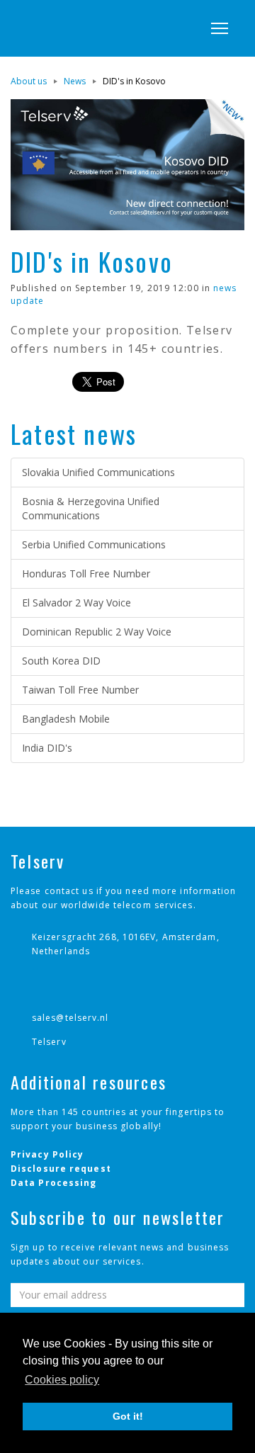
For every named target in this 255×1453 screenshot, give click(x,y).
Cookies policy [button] (62, 1380)
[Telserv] (67, 29)
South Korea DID (61, 660)
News (75, 81)
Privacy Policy (47, 1154)
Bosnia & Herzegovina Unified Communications (90, 508)
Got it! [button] (128, 1416)
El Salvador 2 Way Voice (76, 602)
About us (29, 81)
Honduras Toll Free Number (86, 573)
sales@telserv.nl (70, 1018)
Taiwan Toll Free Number (80, 689)
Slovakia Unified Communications (98, 472)
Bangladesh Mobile (66, 718)
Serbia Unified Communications (94, 544)
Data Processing (54, 1183)
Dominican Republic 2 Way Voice (96, 631)
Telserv (49, 1042)
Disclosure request (61, 1169)
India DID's (47, 747)
